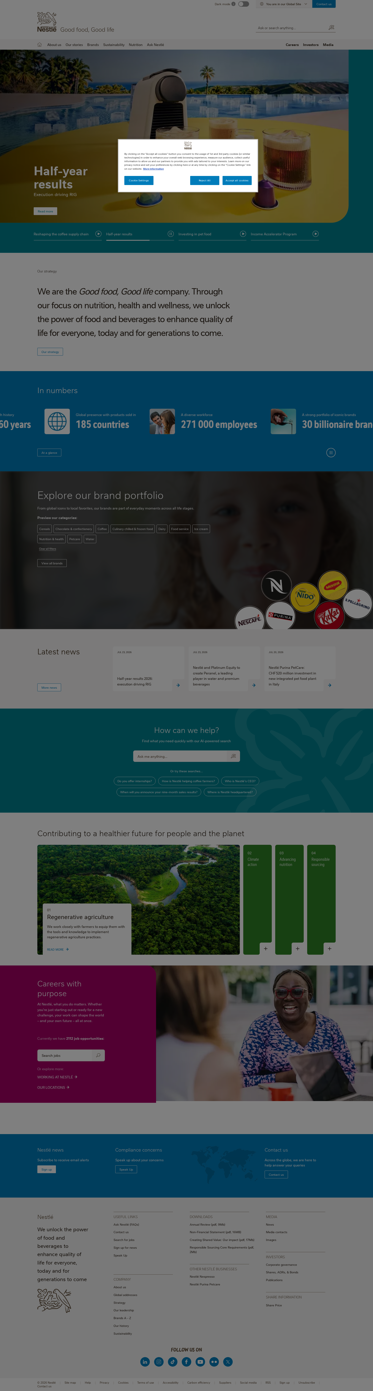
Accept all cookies (237, 180)
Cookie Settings (139, 180)
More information (153, 168)
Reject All (205, 180)
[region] (188, 165)
